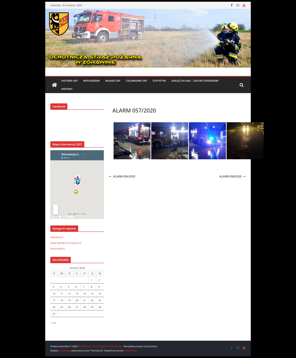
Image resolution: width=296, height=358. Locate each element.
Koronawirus (57, 248)
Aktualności (57, 237)
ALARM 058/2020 (230, 176)
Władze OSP (112, 80)
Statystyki (159, 80)
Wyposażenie (91, 80)
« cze (53, 322)
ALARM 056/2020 (124, 176)
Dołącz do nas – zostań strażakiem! (195, 80)
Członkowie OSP (136, 80)
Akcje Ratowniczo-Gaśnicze (65, 242)
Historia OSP (69, 80)
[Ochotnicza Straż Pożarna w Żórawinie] (148, 11)
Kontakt (66, 89)
